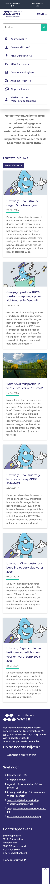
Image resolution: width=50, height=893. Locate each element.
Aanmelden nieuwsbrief (20, 754)
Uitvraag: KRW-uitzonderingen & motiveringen (23, 203)
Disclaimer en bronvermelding (24, 816)
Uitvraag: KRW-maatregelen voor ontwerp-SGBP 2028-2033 (24, 479)
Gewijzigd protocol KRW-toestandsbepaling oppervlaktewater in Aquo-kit (23, 296)
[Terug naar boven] (45, 876)
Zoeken (44, 27)
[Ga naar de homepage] (12, 14)
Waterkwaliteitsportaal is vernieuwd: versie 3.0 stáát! (24, 386)
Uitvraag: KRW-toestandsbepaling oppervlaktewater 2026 (24, 567)
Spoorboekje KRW (17, 774)
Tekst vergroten (37, 3)
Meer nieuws (12, 165)
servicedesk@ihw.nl (16, 852)
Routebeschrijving (13, 859)
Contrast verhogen (12, 3)
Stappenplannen (16, 779)
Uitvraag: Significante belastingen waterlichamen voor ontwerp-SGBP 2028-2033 (23, 654)
